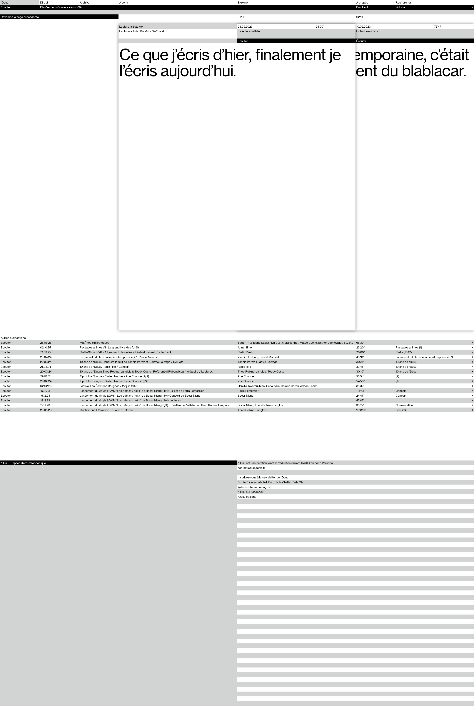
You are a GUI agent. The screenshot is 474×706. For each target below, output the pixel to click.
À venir (123, 2)
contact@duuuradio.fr (251, 467)
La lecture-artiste (249, 31)
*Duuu (4, 2)
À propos (362, 2)
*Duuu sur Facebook (250, 491)
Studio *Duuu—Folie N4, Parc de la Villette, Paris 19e (270, 482)
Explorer (243, 2)
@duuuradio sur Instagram (254, 487)
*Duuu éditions (247, 496)
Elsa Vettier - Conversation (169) (61, 7)
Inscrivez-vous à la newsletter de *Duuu (263, 477)
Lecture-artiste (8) (131, 26)
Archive (84, 2)
